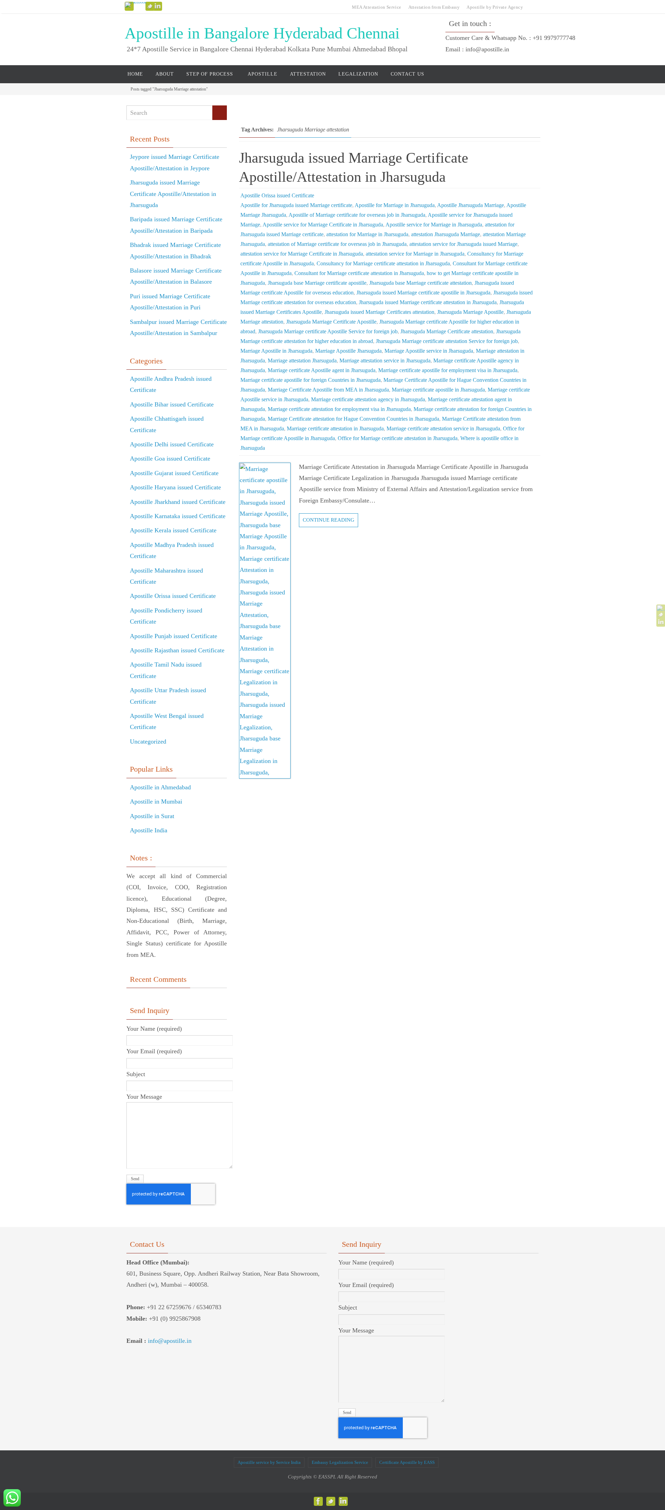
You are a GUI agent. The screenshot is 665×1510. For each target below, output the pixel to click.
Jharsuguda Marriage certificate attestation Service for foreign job (447, 341)
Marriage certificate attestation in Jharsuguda (335, 428)
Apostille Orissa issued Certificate (277, 195)
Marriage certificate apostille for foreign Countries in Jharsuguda (310, 380)
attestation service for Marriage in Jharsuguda (415, 254)
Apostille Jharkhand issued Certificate (177, 501)
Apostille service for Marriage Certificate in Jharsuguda (323, 225)
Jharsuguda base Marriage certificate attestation (420, 283)
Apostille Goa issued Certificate (170, 458)
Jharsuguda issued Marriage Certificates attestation (379, 312)
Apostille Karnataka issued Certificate (177, 516)
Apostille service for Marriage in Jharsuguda (433, 225)
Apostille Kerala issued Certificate (173, 530)
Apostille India (148, 830)
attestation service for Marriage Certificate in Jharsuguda (301, 254)
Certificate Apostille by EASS (407, 1462)
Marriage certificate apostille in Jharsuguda (438, 390)
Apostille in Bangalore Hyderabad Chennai (262, 33)
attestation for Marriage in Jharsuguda (367, 234)
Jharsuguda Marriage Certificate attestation (446, 331)
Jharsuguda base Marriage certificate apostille (317, 283)
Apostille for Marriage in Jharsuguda (395, 205)
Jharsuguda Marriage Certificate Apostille (331, 322)
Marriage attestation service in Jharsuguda (385, 360)
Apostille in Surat (152, 816)
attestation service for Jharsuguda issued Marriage (463, 244)
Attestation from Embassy (434, 7)
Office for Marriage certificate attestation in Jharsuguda (398, 438)
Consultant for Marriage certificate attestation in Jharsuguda (359, 273)
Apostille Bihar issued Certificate (172, 404)
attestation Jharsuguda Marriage (445, 234)
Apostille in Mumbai (156, 801)
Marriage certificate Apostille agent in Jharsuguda (321, 370)
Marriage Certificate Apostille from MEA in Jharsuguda (328, 390)
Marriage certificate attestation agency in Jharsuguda (368, 399)
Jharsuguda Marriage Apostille (470, 312)
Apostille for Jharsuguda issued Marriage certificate (296, 205)
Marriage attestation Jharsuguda (302, 360)
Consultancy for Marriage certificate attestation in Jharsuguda (383, 263)
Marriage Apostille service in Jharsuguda (428, 351)
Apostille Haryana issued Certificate (175, 487)
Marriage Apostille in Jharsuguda (276, 351)
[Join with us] (157, 6)
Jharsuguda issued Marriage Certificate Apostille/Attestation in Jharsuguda (173, 193)
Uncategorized (148, 741)
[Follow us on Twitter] (149, 6)
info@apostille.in (170, 1340)
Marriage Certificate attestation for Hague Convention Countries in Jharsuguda (353, 419)
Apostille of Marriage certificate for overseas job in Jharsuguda (357, 215)
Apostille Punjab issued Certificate (173, 636)
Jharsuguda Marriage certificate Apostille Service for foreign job (328, 331)
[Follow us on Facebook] (136, 5)
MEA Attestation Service (376, 7)
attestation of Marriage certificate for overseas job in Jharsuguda (337, 244)
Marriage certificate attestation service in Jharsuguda (443, 428)
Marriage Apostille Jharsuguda (348, 351)
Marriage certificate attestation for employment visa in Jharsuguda (339, 409)
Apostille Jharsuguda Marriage (470, 205)
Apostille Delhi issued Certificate (172, 444)
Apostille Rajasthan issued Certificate (177, 650)
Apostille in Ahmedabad (160, 787)
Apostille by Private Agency (495, 7)
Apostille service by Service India (269, 1462)
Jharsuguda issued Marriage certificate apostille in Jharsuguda (423, 292)
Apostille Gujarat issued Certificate (174, 473)
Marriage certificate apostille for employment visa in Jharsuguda (447, 370)
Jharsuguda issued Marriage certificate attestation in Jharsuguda (428, 302)
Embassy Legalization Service (340, 1462)
